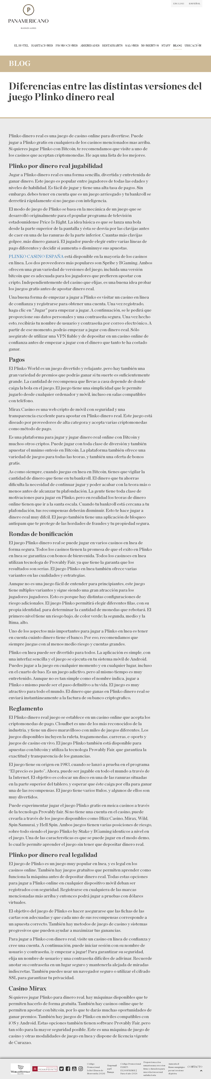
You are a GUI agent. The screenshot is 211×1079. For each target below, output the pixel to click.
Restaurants (112, 45)
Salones (132, 45)
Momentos (150, 45)
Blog (177, 45)
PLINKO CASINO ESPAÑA (36, 256)
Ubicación (193, 45)
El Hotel (21, 45)
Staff (166, 45)
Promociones (67, 45)
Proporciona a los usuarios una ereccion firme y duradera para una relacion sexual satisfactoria (154, 1068)
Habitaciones (42, 45)
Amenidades (90, 45)
